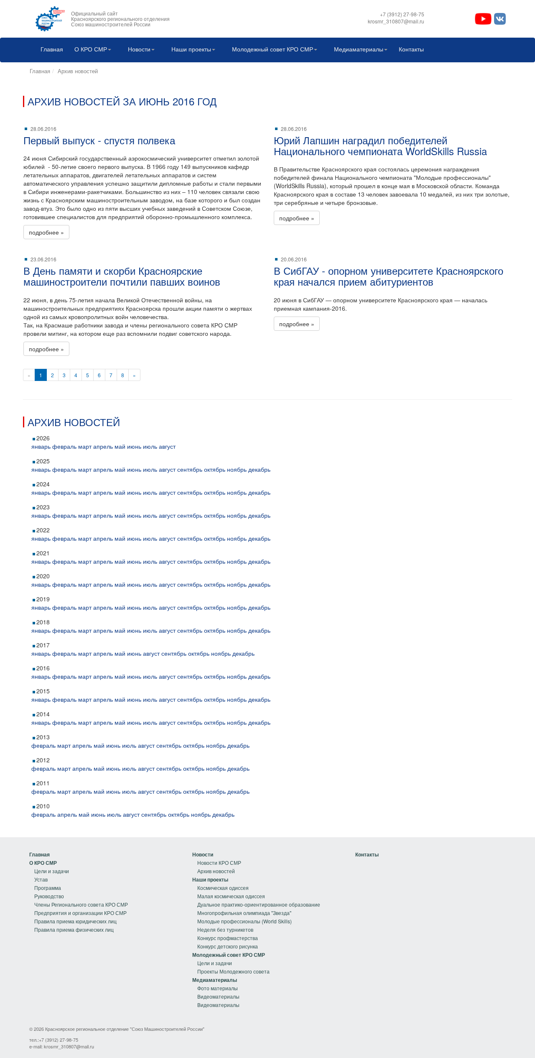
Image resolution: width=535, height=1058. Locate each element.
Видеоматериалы (218, 996)
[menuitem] (50, 50)
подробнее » (46, 232)
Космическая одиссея (223, 887)
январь (41, 446)
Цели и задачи (51, 870)
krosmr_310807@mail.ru (69, 1046)
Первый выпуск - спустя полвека (99, 140)
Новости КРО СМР (219, 862)
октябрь (214, 469)
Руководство (49, 896)
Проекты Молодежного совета (233, 971)
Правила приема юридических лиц (75, 921)
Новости (139, 49)
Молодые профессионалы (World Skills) (244, 921)
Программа (47, 887)
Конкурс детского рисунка (227, 946)
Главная (52, 49)
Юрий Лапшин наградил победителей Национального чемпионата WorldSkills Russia (380, 145)
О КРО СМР (90, 49)
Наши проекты (191, 49)
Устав (41, 879)
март (85, 446)
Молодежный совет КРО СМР (272, 49)
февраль (64, 446)
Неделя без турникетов (225, 929)
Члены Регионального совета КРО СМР (81, 904)
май (120, 446)
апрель (103, 446)
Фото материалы (217, 988)
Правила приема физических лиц (74, 929)
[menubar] (230, 50)
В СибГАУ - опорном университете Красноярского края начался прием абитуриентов (388, 276)
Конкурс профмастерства (227, 937)
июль (150, 446)
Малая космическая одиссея (231, 896)
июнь (134, 446)
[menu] (78, 892)
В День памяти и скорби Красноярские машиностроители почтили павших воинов (121, 276)
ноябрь (237, 469)
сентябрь (189, 469)
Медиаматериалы (358, 49)
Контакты (411, 49)
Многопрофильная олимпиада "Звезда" (244, 912)
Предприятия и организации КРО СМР (80, 912)
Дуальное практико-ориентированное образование (258, 904)
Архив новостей (78, 71)
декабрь (259, 469)
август (167, 446)
